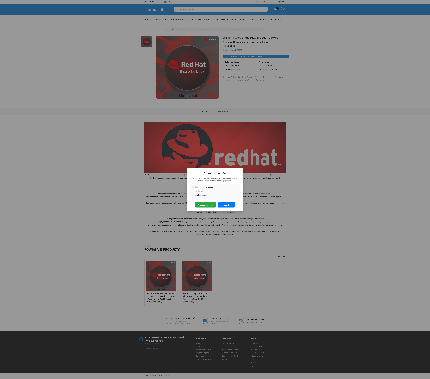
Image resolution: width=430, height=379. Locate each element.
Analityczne (199, 191)
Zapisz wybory (226, 205)
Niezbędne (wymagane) (204, 187)
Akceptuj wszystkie (205, 205)
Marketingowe (200, 195)
